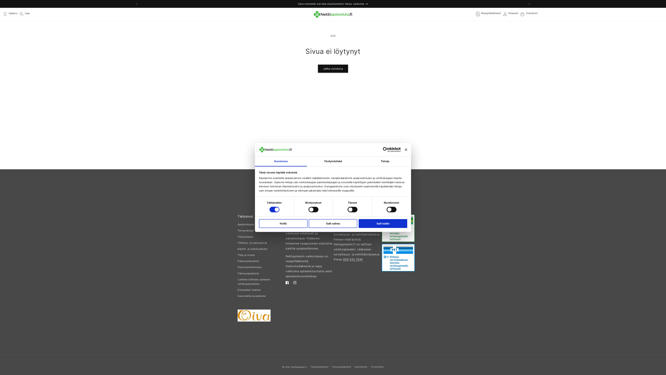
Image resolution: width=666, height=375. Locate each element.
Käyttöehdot (361, 367)
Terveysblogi (245, 230)
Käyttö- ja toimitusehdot (252, 248)
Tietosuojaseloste (248, 273)
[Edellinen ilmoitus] (136, 4)
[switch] (313, 209)
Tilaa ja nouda (246, 254)
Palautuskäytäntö (248, 261)
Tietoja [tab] (385, 161)
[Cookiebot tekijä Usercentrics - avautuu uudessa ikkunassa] (385, 149)
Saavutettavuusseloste (252, 295)
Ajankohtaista (246, 224)
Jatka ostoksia (333, 68)
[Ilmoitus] (529, 4)
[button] (7, 14)
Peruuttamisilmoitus (250, 267)
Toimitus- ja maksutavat (252, 242)
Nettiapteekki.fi (299, 367)
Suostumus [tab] (281, 161)
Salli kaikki (383, 223)
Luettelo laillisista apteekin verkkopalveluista (254, 281)
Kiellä (283, 223)
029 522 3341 (353, 259)
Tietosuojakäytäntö (341, 367)
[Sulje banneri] (406, 149)
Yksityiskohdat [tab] (333, 161)
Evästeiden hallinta (249, 289)
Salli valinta (333, 223)
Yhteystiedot (245, 236)
